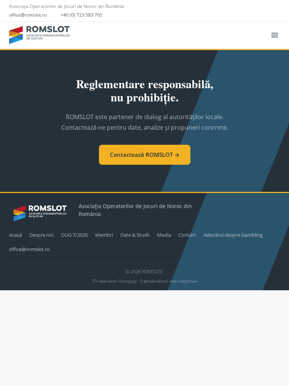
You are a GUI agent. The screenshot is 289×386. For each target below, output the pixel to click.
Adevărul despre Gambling (233, 234)
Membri (104, 234)
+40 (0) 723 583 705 (81, 15)
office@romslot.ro (28, 15)
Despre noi (41, 234)
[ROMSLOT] (39, 35)
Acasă (15, 234)
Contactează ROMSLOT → (144, 154)
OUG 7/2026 (74, 234)
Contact (187, 234)
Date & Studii (134, 234)
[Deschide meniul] (274, 35)
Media (164, 234)
